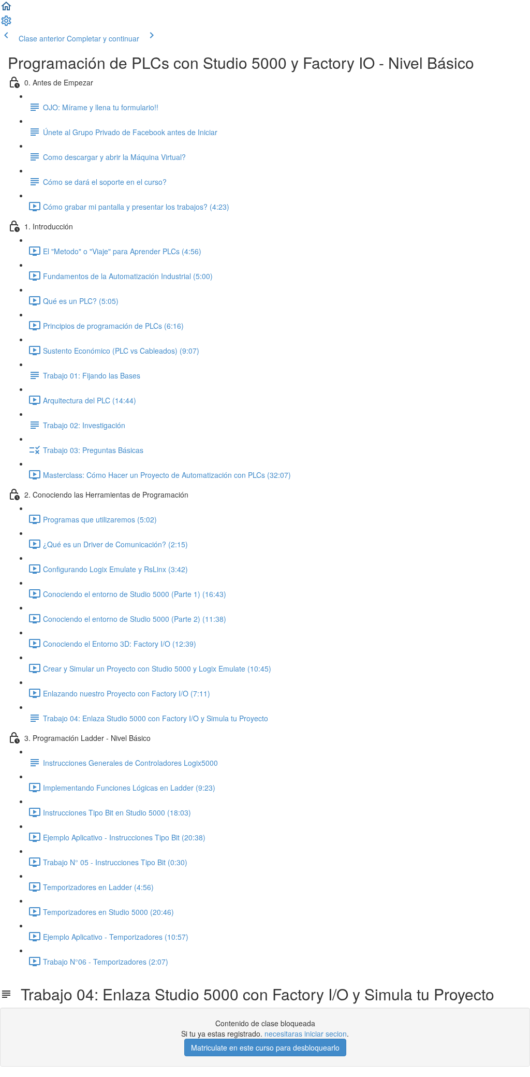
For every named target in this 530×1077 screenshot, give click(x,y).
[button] (6, 9)
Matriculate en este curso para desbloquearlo (265, 1047)
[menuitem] (6, 24)
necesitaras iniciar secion (305, 1033)
